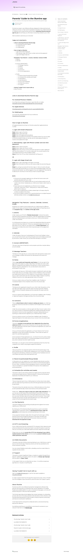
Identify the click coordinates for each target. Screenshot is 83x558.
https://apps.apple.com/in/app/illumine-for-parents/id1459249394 (28, 109)
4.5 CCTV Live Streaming (63, 80)
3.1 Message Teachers (62, 57)
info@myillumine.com (34, 195)
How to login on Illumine (63, 32)
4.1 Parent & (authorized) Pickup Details (63, 70)
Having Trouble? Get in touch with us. (62, 88)
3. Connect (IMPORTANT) (63, 55)
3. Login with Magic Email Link (63, 43)
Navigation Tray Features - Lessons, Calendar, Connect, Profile (63, 47)
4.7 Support (60, 85)
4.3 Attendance (61, 76)
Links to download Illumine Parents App (62, 22)
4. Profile (59, 67)
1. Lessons (60, 50)
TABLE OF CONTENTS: (62, 19)
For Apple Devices (61, 28)
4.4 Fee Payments (62, 78)
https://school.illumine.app (18, 116)
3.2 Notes (60, 59)
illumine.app (66, 551)
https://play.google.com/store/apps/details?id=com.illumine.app (27, 103)
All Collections (15, 14)
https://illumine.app (17, 474)
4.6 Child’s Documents (62, 82)
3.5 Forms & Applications (63, 65)
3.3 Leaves (60, 61)
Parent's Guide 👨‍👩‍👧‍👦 (23, 14)
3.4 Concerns (60, 63)
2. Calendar (60, 53)
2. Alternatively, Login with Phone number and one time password (63, 39)
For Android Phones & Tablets (62, 25)
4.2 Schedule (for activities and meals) (63, 74)
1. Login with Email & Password (62, 35)
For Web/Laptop (61, 30)
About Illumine (61, 90)
